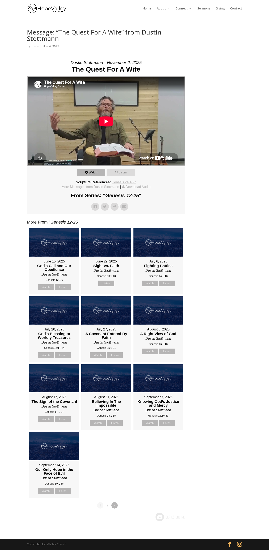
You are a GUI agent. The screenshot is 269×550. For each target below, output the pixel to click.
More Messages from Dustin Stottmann (90, 187)
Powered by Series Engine (169, 517)
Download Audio (138, 187)
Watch (93, 172)
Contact (236, 8)
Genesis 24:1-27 (124, 182)
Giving (220, 8)
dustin (35, 46)
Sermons (203, 8)
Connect (181, 8)
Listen (123, 172)
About (161, 8)
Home (147, 8)
